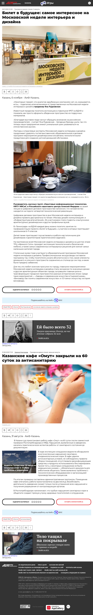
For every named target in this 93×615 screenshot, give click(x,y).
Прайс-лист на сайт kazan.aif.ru (55, 570)
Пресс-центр (42, 565)
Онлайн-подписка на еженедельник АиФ (33, 567)
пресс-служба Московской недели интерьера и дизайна (22, 86)
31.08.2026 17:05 (7, 352)
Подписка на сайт (56, 567)
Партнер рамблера (38, 606)
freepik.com (6, 425)
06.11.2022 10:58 (7, 9)
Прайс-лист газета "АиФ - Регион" (30, 570)
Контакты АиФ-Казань (74, 567)
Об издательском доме (26, 565)
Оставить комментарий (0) (73, 290)
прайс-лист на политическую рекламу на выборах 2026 (38, 573)
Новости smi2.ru (9, 344)
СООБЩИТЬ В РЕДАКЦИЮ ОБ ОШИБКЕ (73, 573)
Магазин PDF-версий (56, 565)
